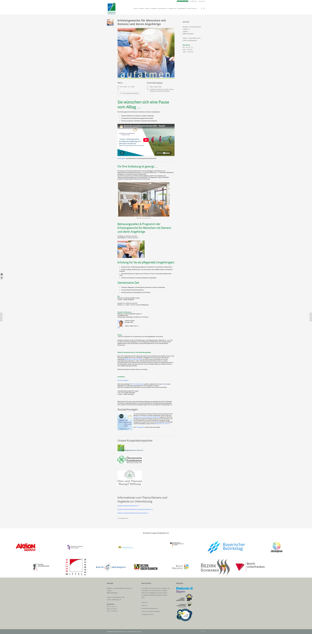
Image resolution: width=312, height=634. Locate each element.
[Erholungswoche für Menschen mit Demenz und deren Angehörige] (1, 317)
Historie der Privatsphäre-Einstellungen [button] (151, 611)
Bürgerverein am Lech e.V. (162, 423)
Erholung (158, 91)
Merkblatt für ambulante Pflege (133, 359)
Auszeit (155, 87)
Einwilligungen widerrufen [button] (147, 614)
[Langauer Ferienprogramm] (310, 317)
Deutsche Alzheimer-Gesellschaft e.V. (128, 506)
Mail (163, 384)
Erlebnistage (165, 91)
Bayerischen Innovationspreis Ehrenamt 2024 (147, 417)
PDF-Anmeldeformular (136, 384)
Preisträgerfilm (121, 158)
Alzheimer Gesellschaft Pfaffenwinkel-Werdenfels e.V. (133, 513)
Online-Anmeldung (122, 380)
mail (118, 327)
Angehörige (153, 89)
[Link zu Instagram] (204, 8)
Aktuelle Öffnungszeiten (182, 1)
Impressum (144, 605)
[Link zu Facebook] (201, 8)
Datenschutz (145, 602)
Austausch (160, 89)
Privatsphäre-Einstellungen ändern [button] (150, 608)
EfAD (159, 87)
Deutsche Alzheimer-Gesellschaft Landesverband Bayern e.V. (135, 509)
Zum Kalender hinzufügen (130, 93)
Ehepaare (152, 91)
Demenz (171, 89)
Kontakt (128, 631)
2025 (151, 87)
